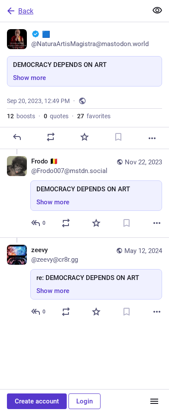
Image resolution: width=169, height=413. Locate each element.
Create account (37, 401)
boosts (21, 116)
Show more (29, 78)
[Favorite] (84, 137)
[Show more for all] (157, 10)
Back (25, 11)
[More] (152, 138)
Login (84, 401)
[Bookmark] (118, 137)
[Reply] (17, 137)
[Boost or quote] (51, 137)
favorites (93, 116)
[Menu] (154, 401)
